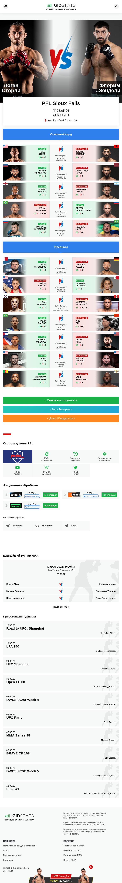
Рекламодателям (12, 855)
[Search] (116, 6)
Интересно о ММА (72, 855)
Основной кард (61, 134)
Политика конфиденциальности (19, 845)
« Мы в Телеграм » (61, 409)
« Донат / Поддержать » (61, 418)
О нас (6, 850)
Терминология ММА (73, 845)
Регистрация (50, 495)
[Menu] (5, 6)
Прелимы (61, 247)
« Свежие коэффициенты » (61, 400)
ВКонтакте (47, 525)
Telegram (17, 525)
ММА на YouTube (72, 850)
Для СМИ (8, 871)
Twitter (74, 525)
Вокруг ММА (69, 860)
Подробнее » (61, 606)
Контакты (8, 860)
